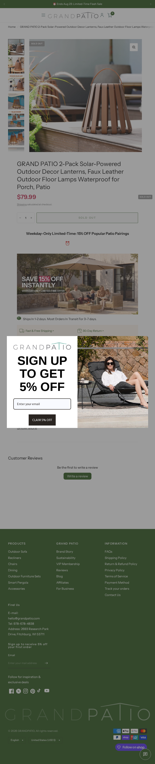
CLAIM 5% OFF (42, 420)
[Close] (143, 341)
